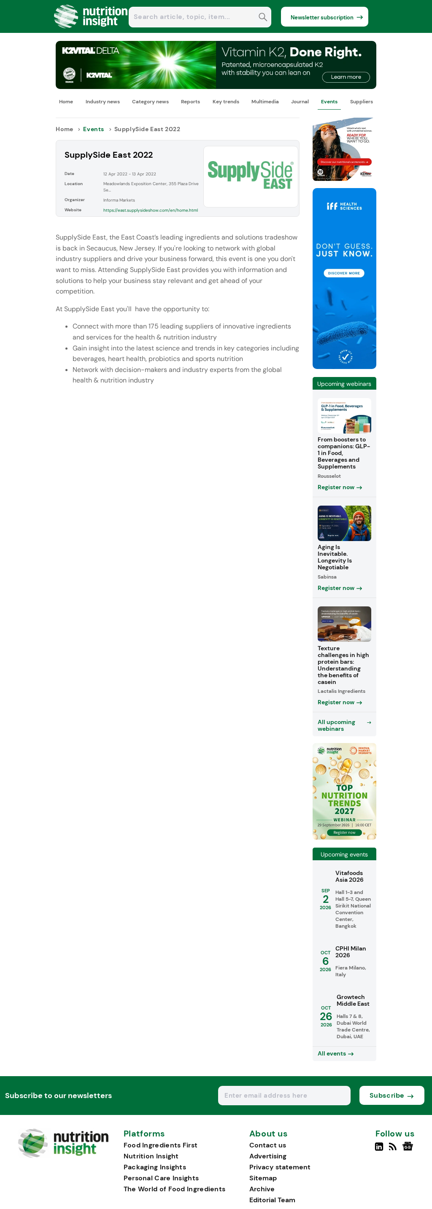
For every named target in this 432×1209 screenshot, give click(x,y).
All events (332, 1053)
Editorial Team (272, 1200)
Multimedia (265, 102)
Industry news (103, 102)
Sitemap (263, 1178)
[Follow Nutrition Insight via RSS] (393, 1150)
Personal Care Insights (161, 1178)
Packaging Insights (155, 1167)
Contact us (267, 1145)
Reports (190, 102)
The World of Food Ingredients (175, 1189)
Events (329, 102)
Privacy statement (279, 1167)
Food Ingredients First (161, 1145)
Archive (262, 1189)
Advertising (267, 1156)
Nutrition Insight (151, 1156)
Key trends (226, 102)
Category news (150, 102)
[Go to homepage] (63, 1156)
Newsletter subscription (322, 17)
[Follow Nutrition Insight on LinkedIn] (379, 1150)
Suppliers (361, 102)
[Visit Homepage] (91, 31)
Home (66, 102)
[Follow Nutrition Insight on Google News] (409, 1150)
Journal (300, 102)
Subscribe (387, 1095)
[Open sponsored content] (216, 87)
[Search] (263, 18)
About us (268, 1134)
